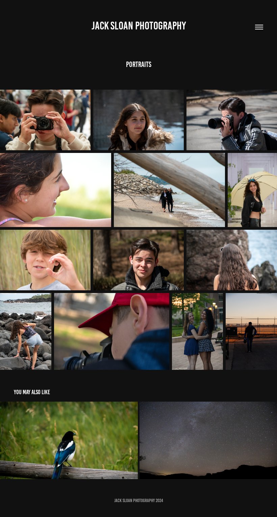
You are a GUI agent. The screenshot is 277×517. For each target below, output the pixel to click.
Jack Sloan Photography (139, 26)
